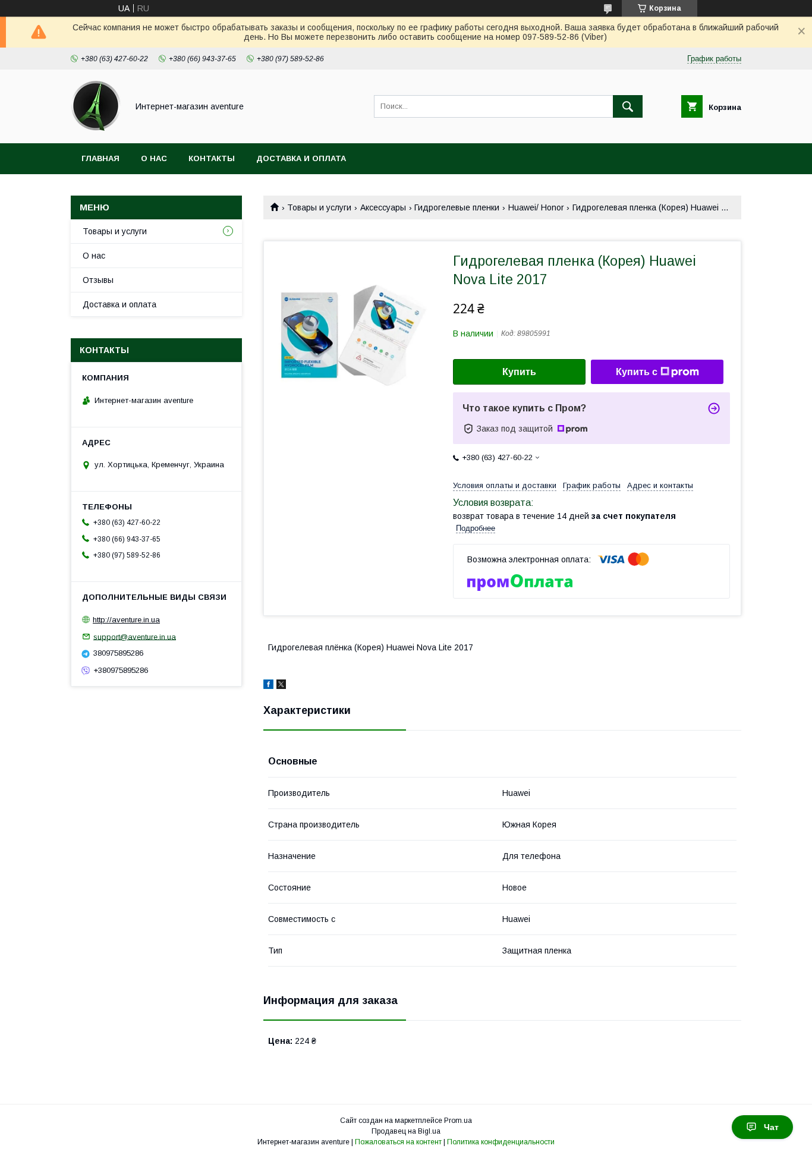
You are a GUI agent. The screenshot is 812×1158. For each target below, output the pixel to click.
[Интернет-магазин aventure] (96, 128)
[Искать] (628, 106)
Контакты (211, 158)
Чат (771, 1127)
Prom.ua (458, 1120)
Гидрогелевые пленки (456, 207)
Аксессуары (383, 207)
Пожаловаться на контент (398, 1142)
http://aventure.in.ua (126, 619)
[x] (281, 686)
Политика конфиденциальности (501, 1142)
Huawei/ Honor (536, 207)
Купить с (636, 372)
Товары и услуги (319, 207)
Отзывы (98, 280)
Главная (100, 158)
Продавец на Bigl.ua (406, 1131)
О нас (154, 158)
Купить (519, 372)
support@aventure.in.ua (134, 636)
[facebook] (268, 686)
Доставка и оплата (301, 158)
